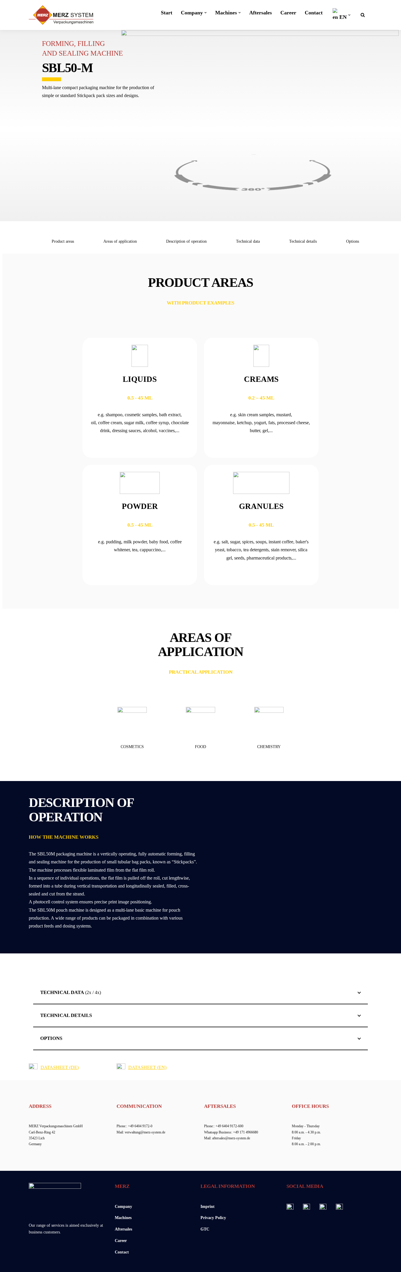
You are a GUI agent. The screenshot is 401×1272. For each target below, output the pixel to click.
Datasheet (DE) (60, 1067)
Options (352, 241)
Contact (314, 13)
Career (288, 13)
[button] (205, 12)
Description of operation (186, 241)
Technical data (248, 241)
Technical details (303, 241)
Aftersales (260, 13)
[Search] (362, 15)
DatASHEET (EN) (147, 1067)
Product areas (63, 241)
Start (166, 13)
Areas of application (120, 241)
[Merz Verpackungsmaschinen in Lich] (61, 15)
